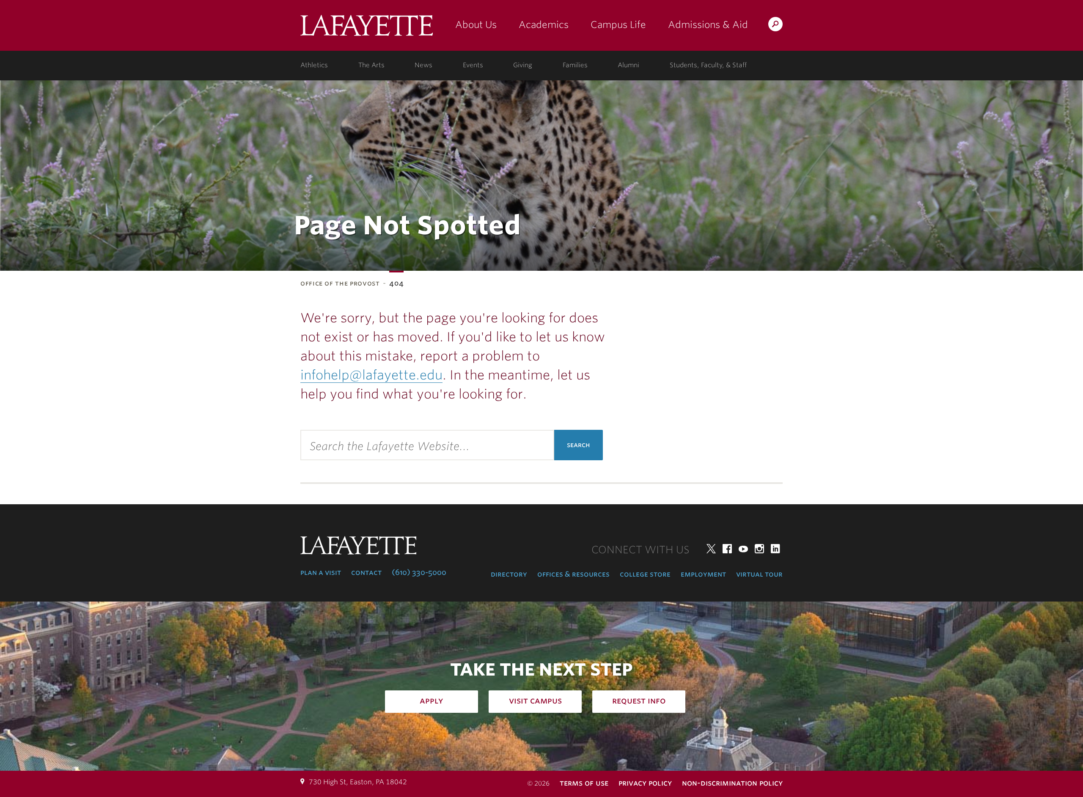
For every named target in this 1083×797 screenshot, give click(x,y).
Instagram (759, 548)
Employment (703, 574)
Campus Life (618, 24)
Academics (544, 24)
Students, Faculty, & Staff (708, 65)
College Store (645, 574)
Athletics (314, 65)
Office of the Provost (339, 283)
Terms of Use (584, 782)
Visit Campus (535, 700)
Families (575, 65)
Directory (509, 574)
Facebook (727, 548)
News (423, 65)
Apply (431, 700)
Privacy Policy (645, 782)
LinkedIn (775, 548)
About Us (476, 24)
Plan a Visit (320, 572)
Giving (522, 65)
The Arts (371, 65)
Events (473, 65)
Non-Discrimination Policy (732, 782)
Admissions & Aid (708, 24)
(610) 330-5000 (419, 572)
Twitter (711, 548)
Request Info (639, 700)
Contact (366, 572)
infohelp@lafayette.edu (371, 374)
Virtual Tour (759, 574)
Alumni (628, 65)
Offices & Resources (573, 574)
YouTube (743, 548)
